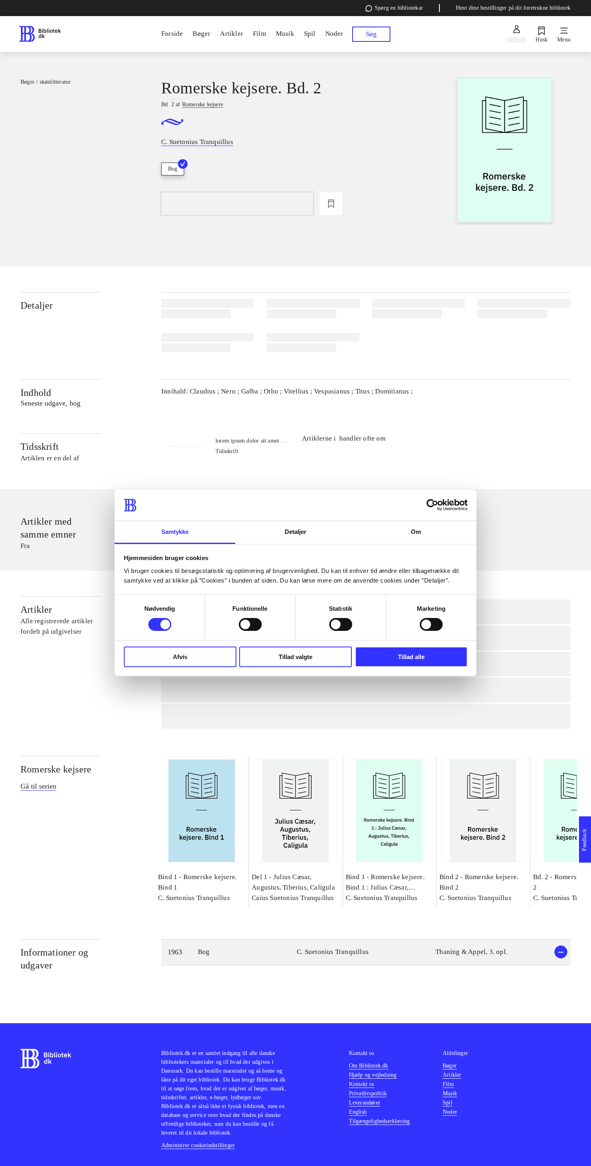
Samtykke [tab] (175, 531)
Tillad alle (411, 656)
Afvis (180, 656)
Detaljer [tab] (296, 531)
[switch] (250, 624)
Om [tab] (416, 531)
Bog (172, 169)
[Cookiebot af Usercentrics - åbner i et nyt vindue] (432, 505)
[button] (365, 952)
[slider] (504, 151)
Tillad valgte (295, 656)
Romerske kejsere (56, 769)
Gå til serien (38, 786)
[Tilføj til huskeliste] (331, 203)
